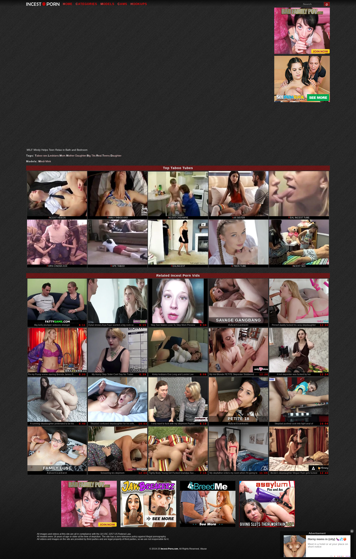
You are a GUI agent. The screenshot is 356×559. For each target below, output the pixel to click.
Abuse (203, 549)
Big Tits (91, 155)
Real (99, 155)
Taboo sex (41, 155)
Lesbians (53, 155)
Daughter (116, 155)
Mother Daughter (76, 155)
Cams (122, 4)
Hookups (139, 4)
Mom (62, 155)
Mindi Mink (44, 161)
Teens (106, 155)
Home (67, 4)
